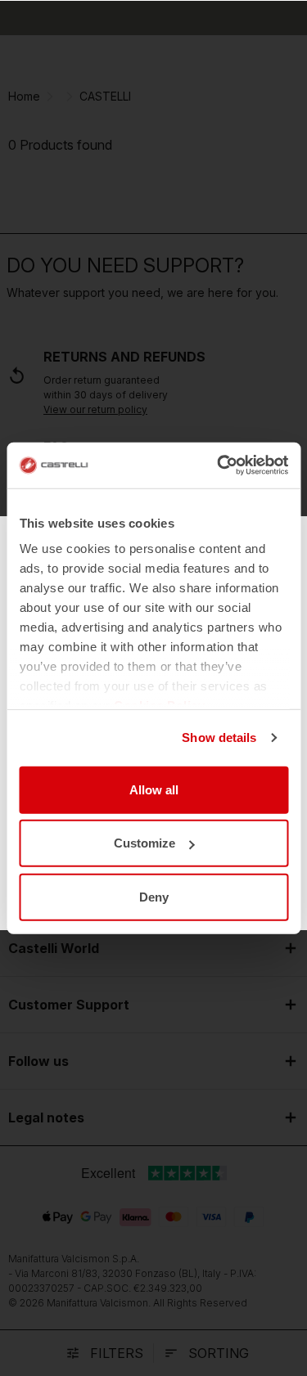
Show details (219, 737)
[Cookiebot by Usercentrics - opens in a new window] (218, 465)
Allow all (153, 789)
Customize (144, 843)
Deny (154, 896)
